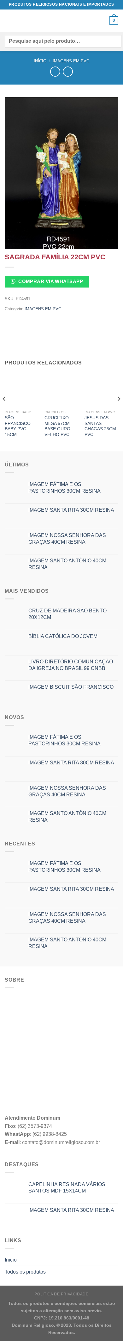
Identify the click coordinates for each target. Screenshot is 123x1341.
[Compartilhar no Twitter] (33, 323)
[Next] (118, 411)
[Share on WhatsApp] (10, 323)
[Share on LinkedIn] (67, 323)
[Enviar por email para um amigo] (44, 323)
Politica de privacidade (61, 1294)
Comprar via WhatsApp (50, 281)
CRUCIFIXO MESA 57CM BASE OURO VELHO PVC (57, 426)
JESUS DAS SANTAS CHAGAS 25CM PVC (100, 426)
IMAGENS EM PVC (71, 61)
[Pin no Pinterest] (56, 323)
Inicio (11, 1259)
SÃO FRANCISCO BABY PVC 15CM (18, 426)
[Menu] (8, 20)
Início (40, 61)
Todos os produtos (25, 1272)
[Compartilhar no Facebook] (22, 323)
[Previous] (4, 411)
